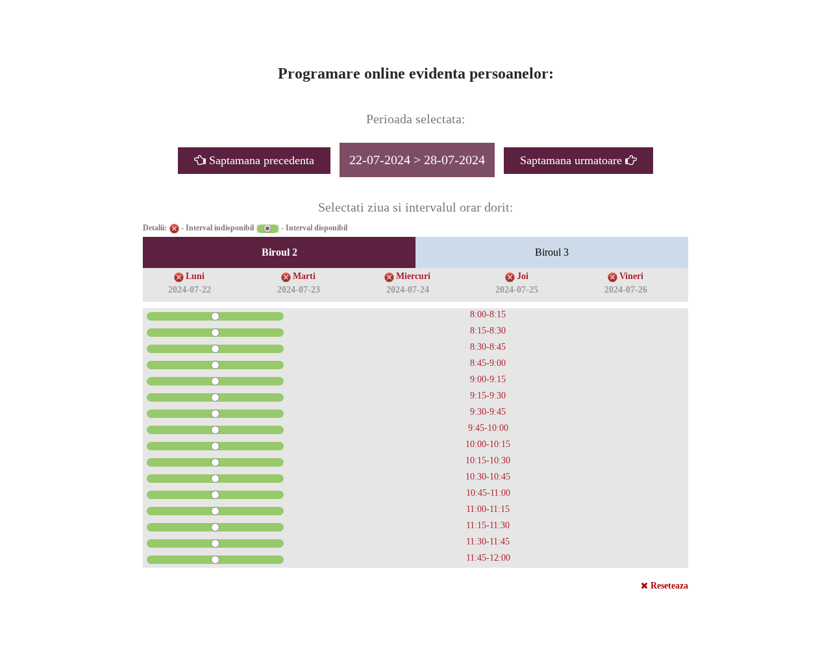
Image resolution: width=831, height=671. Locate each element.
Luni (195, 276)
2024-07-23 (298, 290)
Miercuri (413, 276)
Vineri (631, 276)
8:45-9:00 (488, 363)
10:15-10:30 (487, 460)
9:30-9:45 (488, 412)
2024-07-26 (625, 290)
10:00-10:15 (487, 444)
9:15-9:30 (488, 395)
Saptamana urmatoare (572, 160)
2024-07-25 (516, 290)
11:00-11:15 (488, 509)
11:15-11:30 (488, 525)
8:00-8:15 (488, 314)
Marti (304, 276)
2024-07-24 (407, 290)
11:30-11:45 (488, 541)
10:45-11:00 (488, 493)
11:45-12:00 (488, 558)
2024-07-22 (189, 290)
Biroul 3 (552, 252)
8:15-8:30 (488, 331)
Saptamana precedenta (260, 160)
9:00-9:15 (488, 379)
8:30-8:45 (488, 347)
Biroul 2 (279, 252)
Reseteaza (668, 586)
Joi (522, 276)
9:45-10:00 (488, 428)
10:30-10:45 (487, 477)
